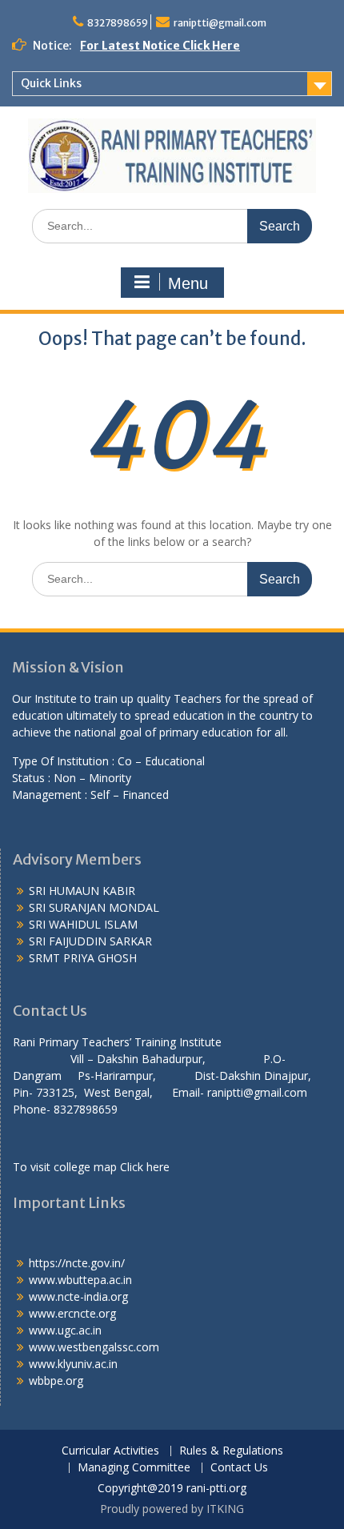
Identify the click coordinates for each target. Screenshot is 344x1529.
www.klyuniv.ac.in (73, 1363)
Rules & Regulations (231, 1451)
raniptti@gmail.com (220, 23)
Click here (145, 1166)
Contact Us (239, 1468)
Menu (188, 283)
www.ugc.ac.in (65, 1330)
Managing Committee (134, 1468)
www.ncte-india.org (78, 1296)
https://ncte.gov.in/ (77, 1262)
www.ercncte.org (72, 1313)
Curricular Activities (110, 1451)
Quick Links (51, 83)
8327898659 (117, 23)
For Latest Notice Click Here (160, 45)
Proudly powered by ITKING (172, 1508)
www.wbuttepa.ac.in (80, 1279)
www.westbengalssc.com (94, 1346)
